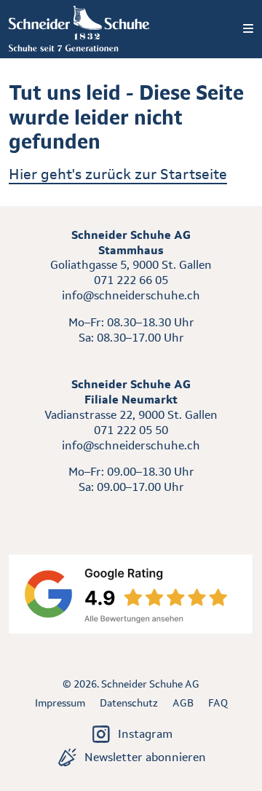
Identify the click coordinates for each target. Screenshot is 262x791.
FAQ (218, 702)
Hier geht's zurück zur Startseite (118, 174)
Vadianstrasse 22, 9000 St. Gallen (131, 415)
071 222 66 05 (131, 280)
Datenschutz (129, 702)
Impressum (60, 702)
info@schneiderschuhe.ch (131, 295)
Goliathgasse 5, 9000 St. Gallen (131, 265)
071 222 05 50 (131, 430)
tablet (131, 514)
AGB (183, 702)
